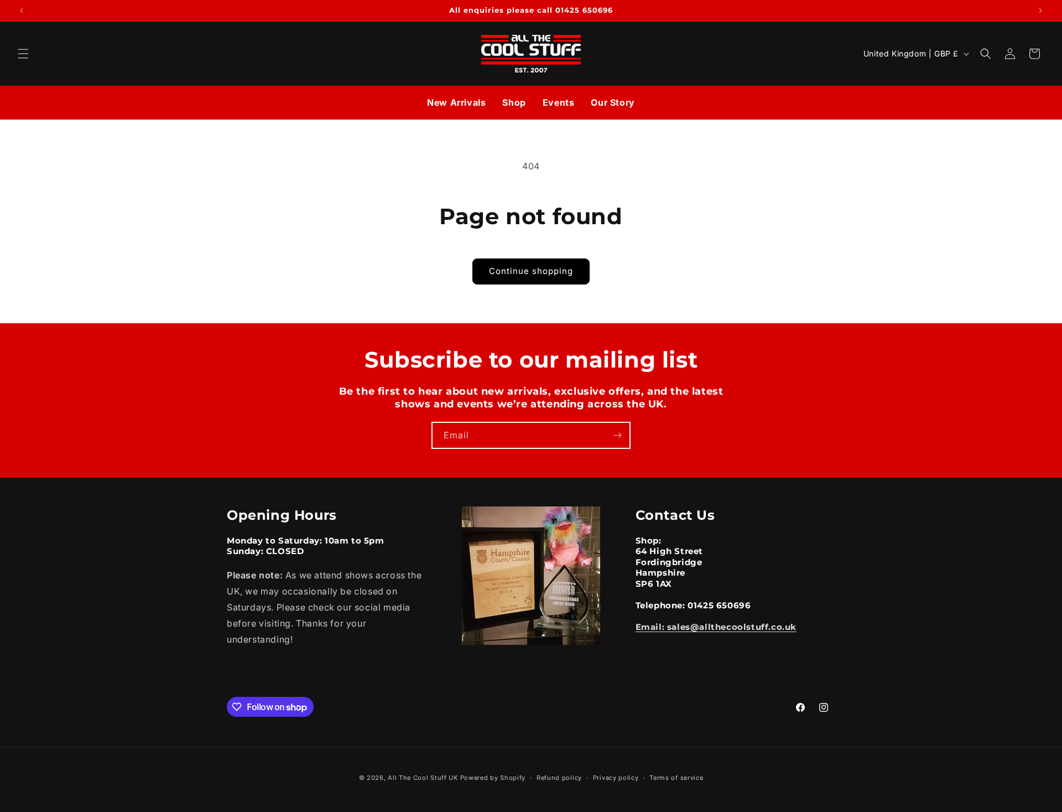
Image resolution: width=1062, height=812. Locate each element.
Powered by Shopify (493, 778)
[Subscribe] (617, 435)
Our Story (612, 102)
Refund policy (559, 778)
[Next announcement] (1040, 10)
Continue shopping (531, 271)
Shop (513, 102)
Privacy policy (616, 778)
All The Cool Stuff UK (423, 778)
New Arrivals (456, 102)
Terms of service (676, 778)
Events (559, 102)
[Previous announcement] (21, 10)
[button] (23, 54)
